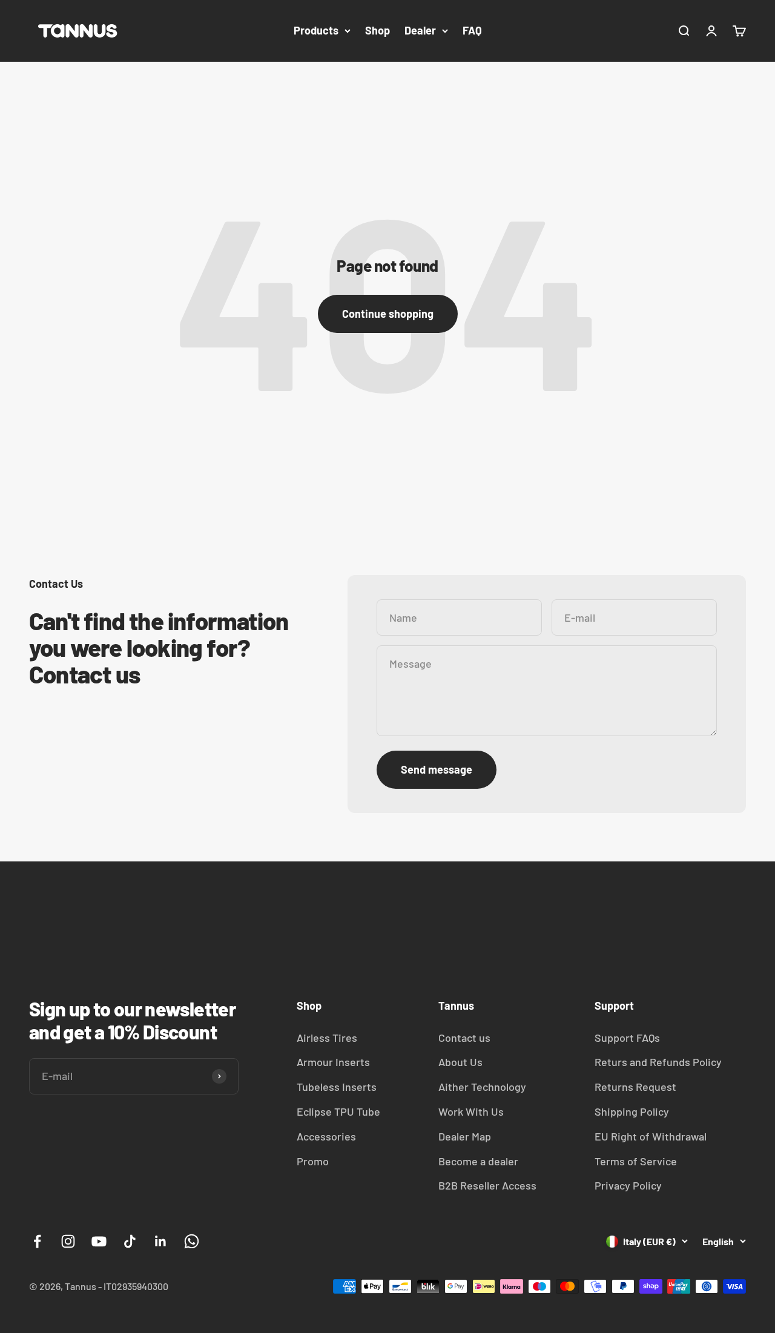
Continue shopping (388, 313)
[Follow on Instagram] (68, 1241)
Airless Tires (327, 1037)
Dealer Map (464, 1136)
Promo (313, 1161)
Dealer (420, 30)
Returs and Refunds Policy (658, 1061)
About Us (460, 1061)
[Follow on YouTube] (99, 1241)
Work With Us (471, 1111)
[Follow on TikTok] (130, 1241)
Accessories (326, 1136)
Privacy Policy (628, 1185)
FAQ (472, 30)
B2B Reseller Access (487, 1185)
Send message (436, 769)
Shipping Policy (632, 1111)
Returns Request (635, 1086)
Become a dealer (478, 1161)
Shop (377, 30)
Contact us (464, 1037)
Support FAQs (627, 1037)
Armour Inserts (333, 1061)
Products (316, 30)
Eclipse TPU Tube (338, 1111)
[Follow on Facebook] (37, 1241)
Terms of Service (636, 1161)
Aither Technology (482, 1086)
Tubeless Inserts (337, 1086)
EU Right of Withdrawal (651, 1136)
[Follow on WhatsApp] (191, 1241)
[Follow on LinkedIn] (161, 1241)
